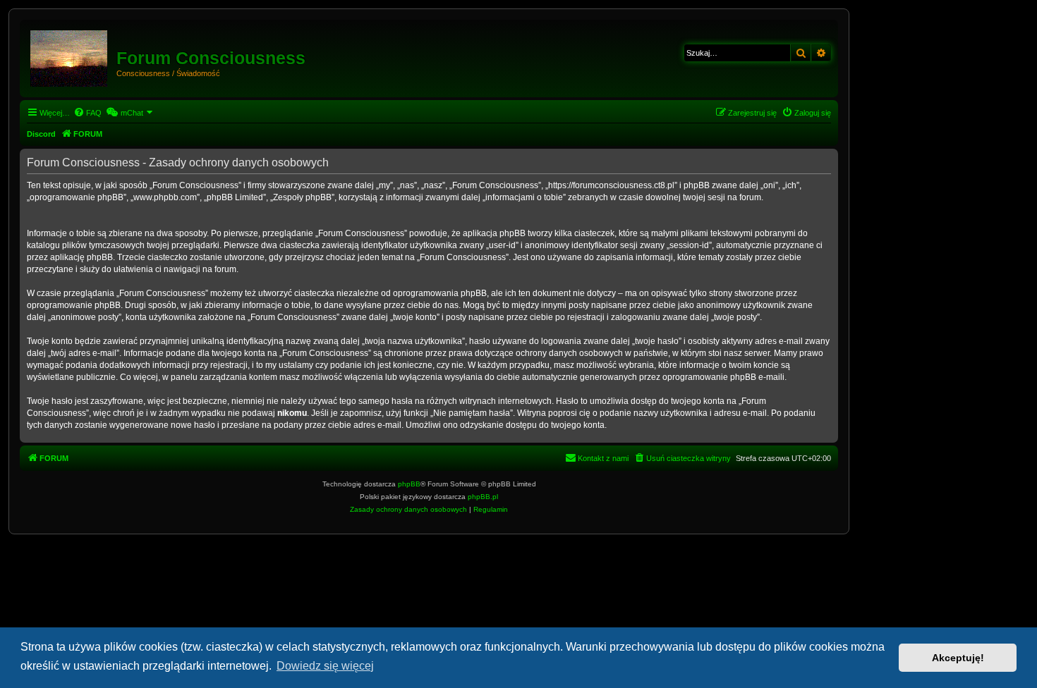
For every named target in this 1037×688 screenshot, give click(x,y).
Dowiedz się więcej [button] (325, 666)
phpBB (409, 484)
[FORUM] (69, 55)
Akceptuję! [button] (958, 657)
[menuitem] (87, 112)
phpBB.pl (483, 496)
